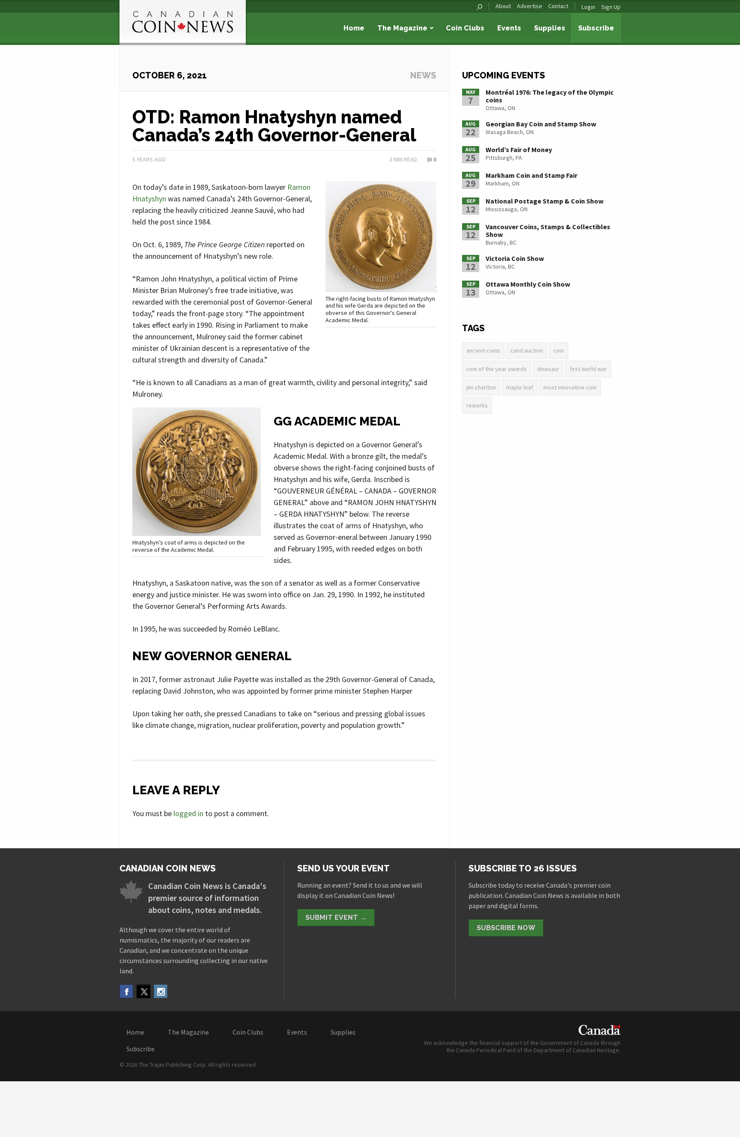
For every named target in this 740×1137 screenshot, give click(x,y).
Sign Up (611, 7)
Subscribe (596, 28)
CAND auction (526, 350)
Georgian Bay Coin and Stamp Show (541, 124)
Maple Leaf (519, 387)
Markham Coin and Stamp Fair (531, 175)
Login (588, 7)
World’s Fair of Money (519, 149)
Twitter (143, 991)
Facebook (126, 991)
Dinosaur (548, 369)
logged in (188, 813)
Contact (558, 6)
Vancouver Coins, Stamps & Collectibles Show (548, 230)
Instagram (160, 991)
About (503, 6)
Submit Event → (336, 917)
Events (509, 28)
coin (558, 350)
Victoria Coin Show (515, 258)
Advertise (529, 6)
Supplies (549, 28)
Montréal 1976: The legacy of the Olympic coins (550, 96)
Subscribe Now (506, 928)
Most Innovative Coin (570, 387)
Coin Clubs (465, 28)
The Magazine (402, 28)
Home (353, 28)
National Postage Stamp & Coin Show (544, 201)
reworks (477, 405)
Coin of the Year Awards (496, 369)
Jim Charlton (481, 387)
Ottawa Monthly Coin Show (528, 284)
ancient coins (483, 350)
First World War (588, 369)
